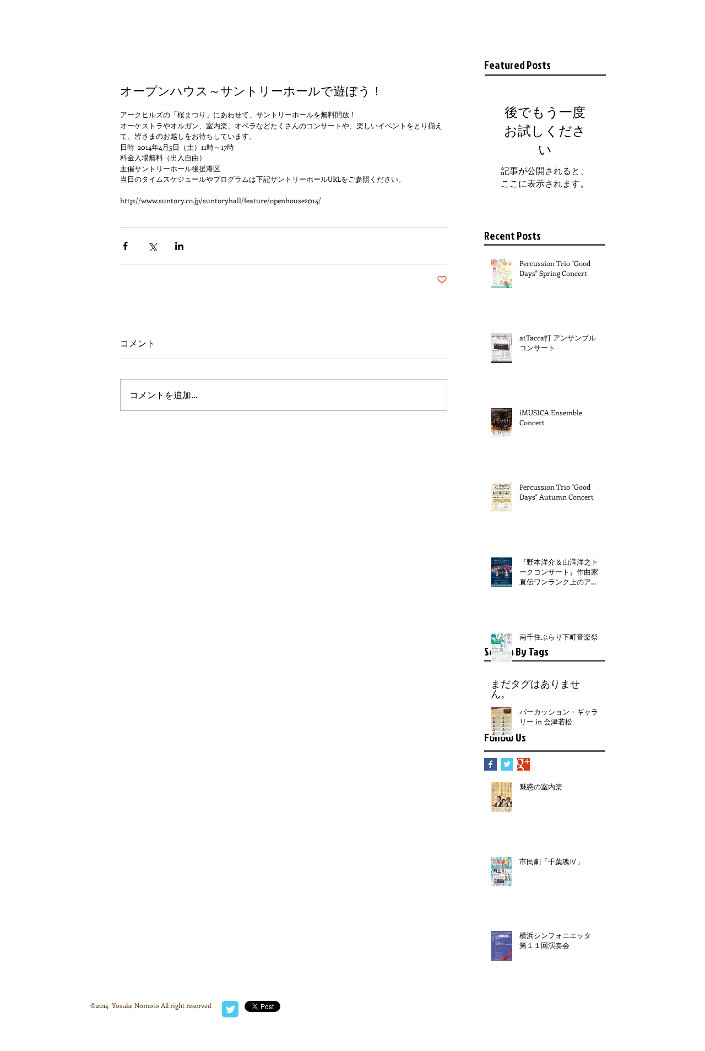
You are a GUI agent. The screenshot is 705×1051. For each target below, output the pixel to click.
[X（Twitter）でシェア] (152, 246)
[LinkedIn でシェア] (179, 246)
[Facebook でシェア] (125, 246)
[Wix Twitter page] (230, 1009)
